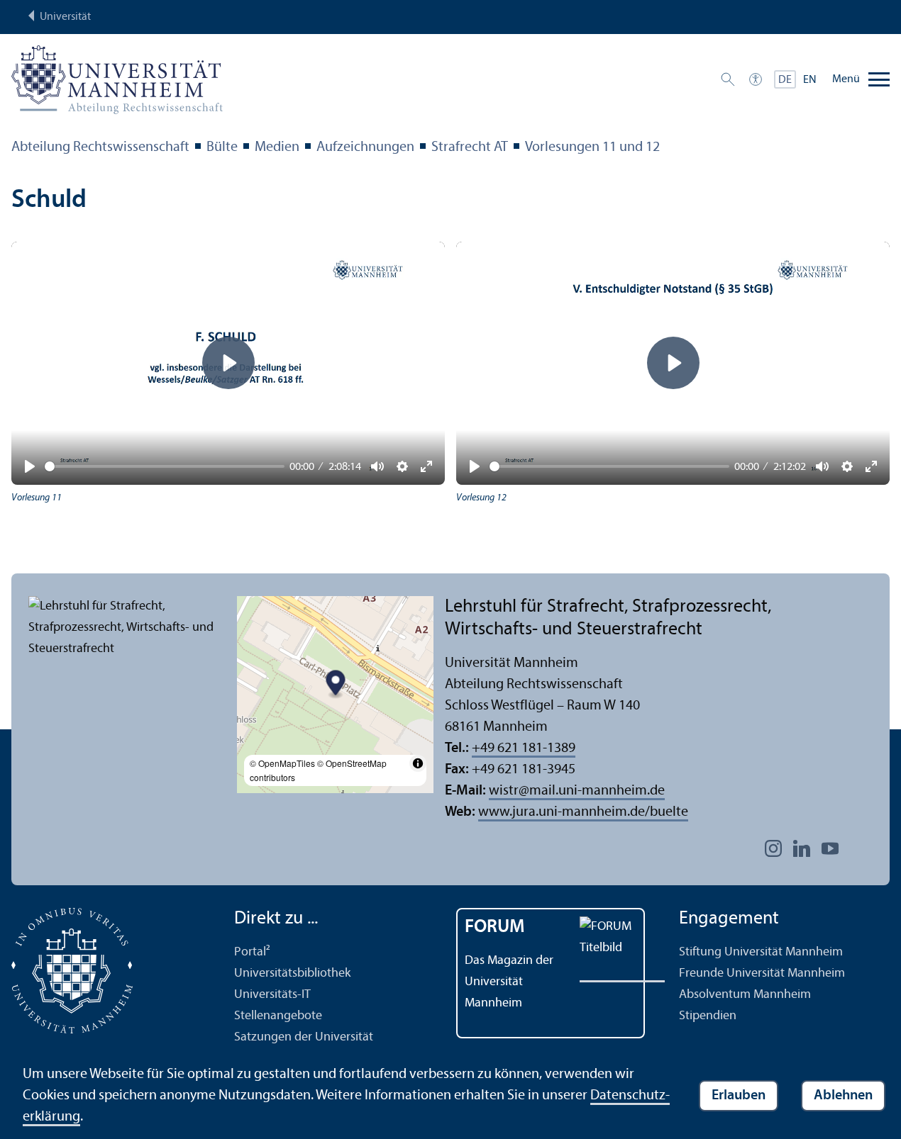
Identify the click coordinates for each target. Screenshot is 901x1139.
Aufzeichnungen (365, 147)
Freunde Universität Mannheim (762, 973)
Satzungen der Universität (303, 1037)
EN (810, 80)
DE (785, 80)
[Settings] (847, 466)
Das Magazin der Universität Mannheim (509, 982)
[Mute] (822, 466)
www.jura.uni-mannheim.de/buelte (583, 812)
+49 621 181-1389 (523, 748)
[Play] (29, 466)
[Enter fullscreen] (871, 466)
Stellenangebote (278, 1016)
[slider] (164, 466)
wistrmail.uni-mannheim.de (577, 791)
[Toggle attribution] (417, 763)
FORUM (495, 927)
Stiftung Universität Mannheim (761, 952)
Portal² (252, 952)
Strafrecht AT (469, 147)
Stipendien (707, 1016)
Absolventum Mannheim (745, 994)
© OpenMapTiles (282, 763)
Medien (277, 147)
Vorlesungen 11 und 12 (592, 147)
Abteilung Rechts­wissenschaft (100, 147)
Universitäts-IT (272, 994)
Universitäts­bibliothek (292, 973)
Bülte (222, 147)
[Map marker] (335, 685)
